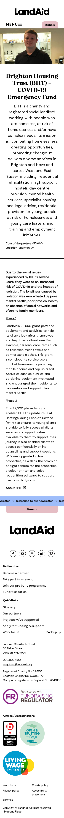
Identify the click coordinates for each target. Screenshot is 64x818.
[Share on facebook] (13, 553)
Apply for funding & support (23, 626)
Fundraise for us (14, 592)
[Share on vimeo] (51, 553)
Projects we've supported (21, 620)
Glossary (9, 607)
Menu (12, 24)
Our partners (12, 613)
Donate (50, 24)
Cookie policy (40, 785)
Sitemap (8, 799)
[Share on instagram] (32, 553)
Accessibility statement (39, 792)
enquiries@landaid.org (17, 664)
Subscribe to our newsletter (36, 501)
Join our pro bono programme (24, 585)
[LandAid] (32, 11)
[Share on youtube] (22, 553)
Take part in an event (18, 579)
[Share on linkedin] (41, 553)
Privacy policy (11, 790)
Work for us (11, 632)
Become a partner (16, 573)
